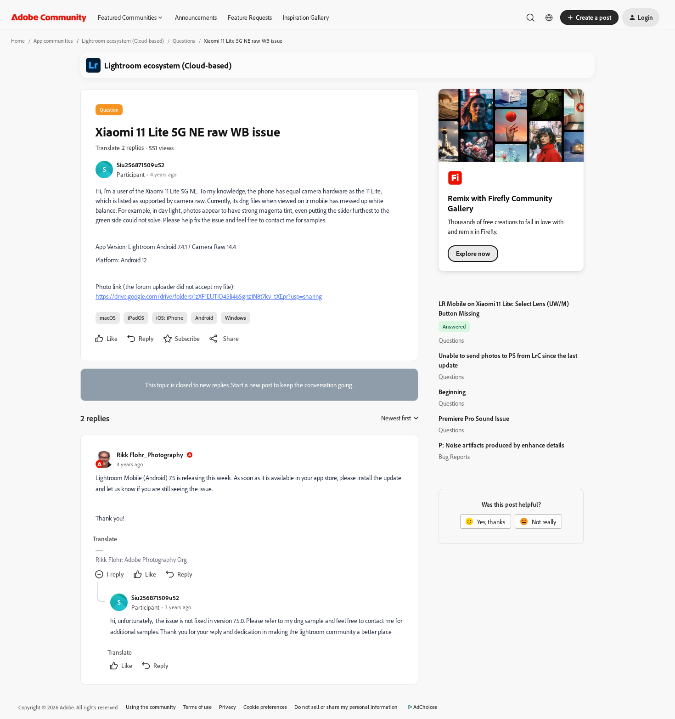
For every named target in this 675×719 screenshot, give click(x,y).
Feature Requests (250, 17)
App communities (53, 40)
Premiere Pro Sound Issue (474, 418)
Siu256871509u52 (140, 165)
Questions (184, 40)
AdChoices (425, 706)
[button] (589, 17)
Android (204, 317)
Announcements (196, 17)
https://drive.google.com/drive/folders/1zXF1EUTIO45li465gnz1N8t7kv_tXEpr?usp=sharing (209, 296)
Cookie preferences (265, 706)
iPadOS (136, 317)
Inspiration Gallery (306, 17)
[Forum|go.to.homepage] (49, 17)
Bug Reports (454, 456)
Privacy (227, 706)
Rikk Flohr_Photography (150, 455)
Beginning (452, 392)
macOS (108, 317)
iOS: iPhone (169, 317)
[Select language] (549, 17)
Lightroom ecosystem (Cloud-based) (123, 40)
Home (18, 40)
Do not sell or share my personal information (346, 706)
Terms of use (197, 706)
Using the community (151, 706)
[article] (249, 516)
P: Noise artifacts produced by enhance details (501, 445)
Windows (235, 317)
